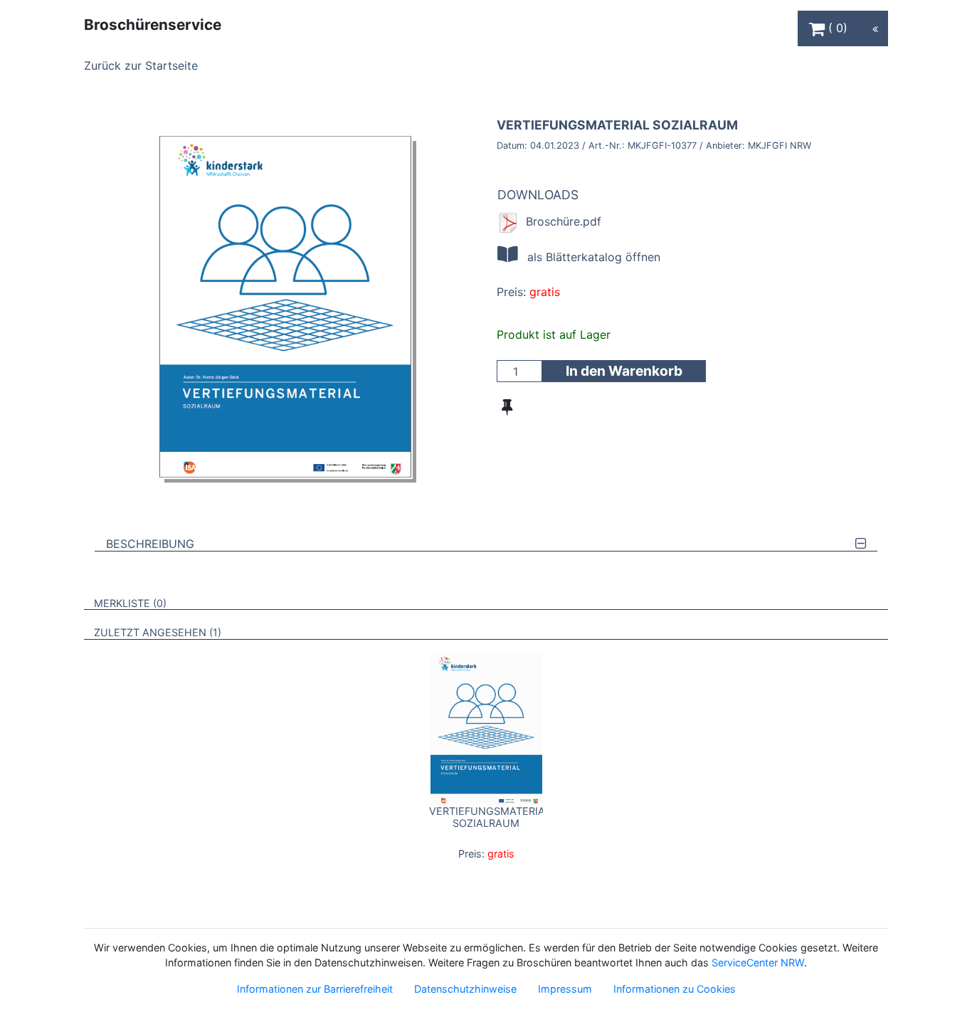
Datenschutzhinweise (465, 989)
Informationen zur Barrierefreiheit (315, 989)
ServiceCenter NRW (758, 962)
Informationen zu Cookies (674, 989)
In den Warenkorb (624, 370)
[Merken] (507, 407)
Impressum (565, 989)
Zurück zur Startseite (141, 65)
